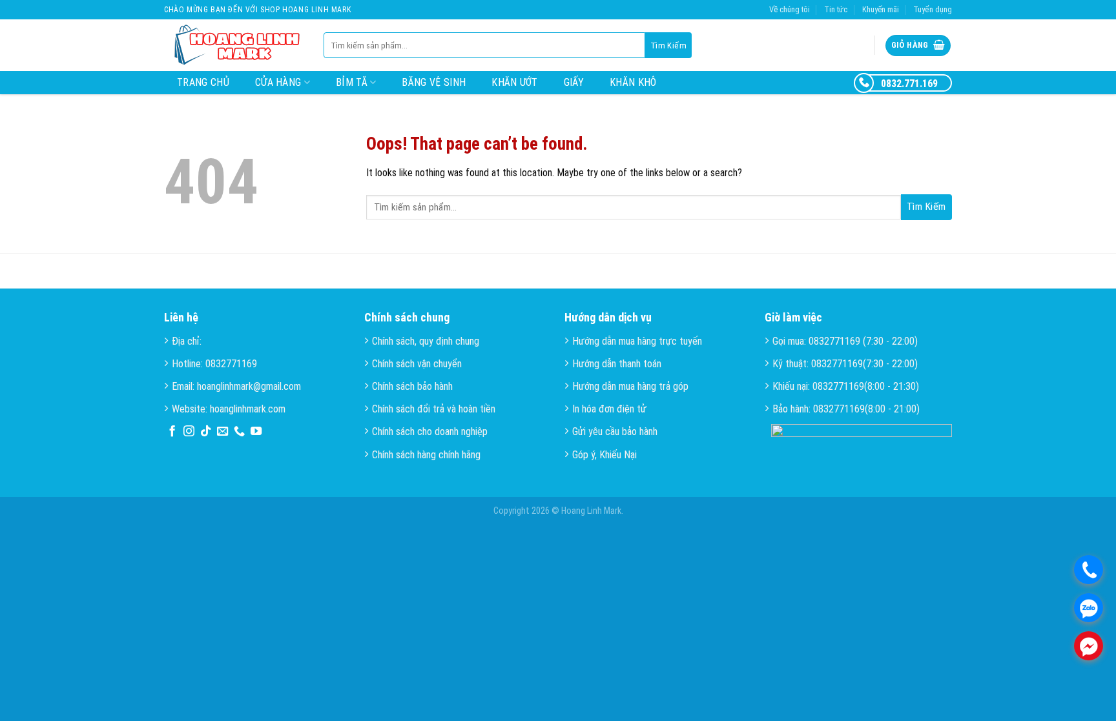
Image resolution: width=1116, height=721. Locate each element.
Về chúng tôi (789, 9)
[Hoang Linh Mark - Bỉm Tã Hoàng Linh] (234, 45)
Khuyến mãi (880, 9)
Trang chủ (203, 82)
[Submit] (668, 45)
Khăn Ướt (514, 82)
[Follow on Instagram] (188, 431)
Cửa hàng (278, 82)
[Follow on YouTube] (256, 431)
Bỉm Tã (351, 82)
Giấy (574, 82)
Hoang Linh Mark (591, 510)
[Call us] (239, 431)
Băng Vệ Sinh (434, 82)
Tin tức (835, 9)
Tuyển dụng (932, 9)
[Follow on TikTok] (205, 431)
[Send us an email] (222, 431)
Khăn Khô (633, 82)
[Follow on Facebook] (172, 431)
